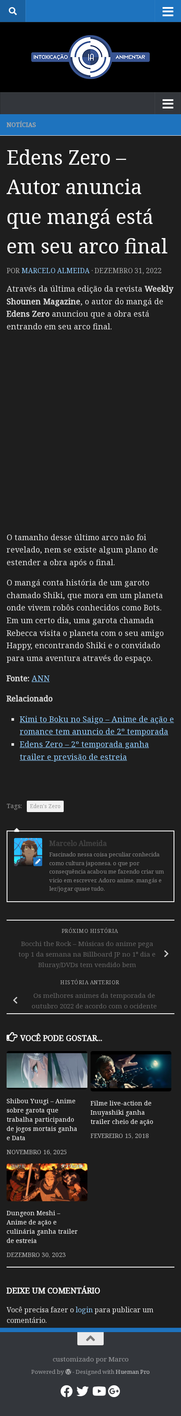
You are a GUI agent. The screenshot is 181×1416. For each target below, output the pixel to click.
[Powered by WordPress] (68, 1372)
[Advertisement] (90, 430)
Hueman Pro (133, 1372)
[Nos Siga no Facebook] (67, 1391)
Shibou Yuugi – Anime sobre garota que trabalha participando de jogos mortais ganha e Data (42, 1119)
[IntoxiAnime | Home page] (90, 57)
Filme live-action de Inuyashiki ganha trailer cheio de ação (121, 1112)
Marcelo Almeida (56, 270)
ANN (41, 678)
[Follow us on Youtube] (98, 1391)
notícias (21, 124)
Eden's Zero (45, 806)
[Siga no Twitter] (82, 1391)
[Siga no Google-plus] (114, 1391)
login (84, 1310)
